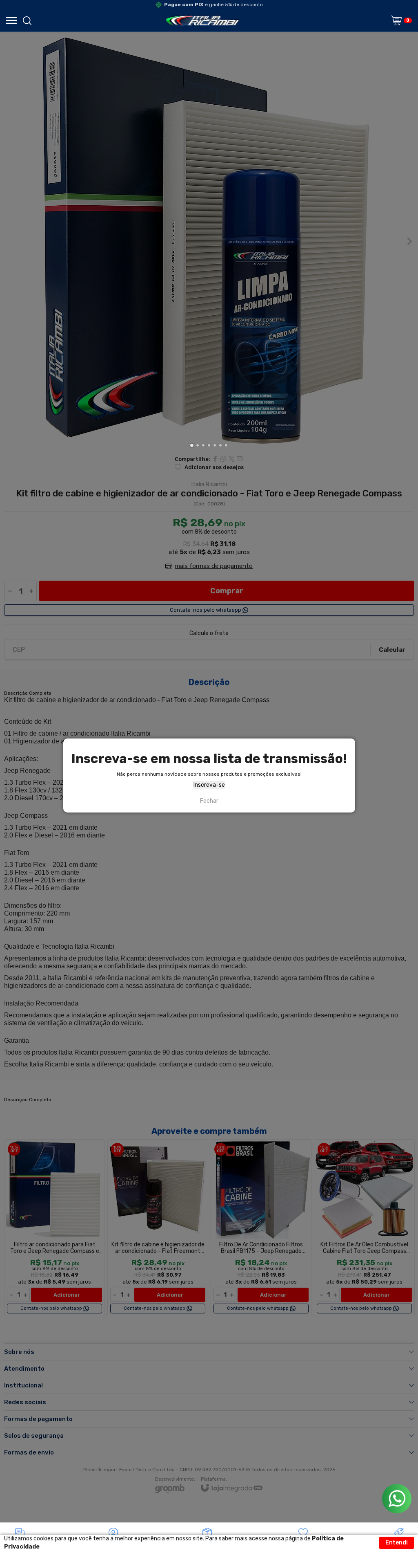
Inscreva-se (209, 784)
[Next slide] (409, 241)
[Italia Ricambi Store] (202, 20)
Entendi (396, 1542)
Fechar (209, 800)
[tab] (191, 445)
